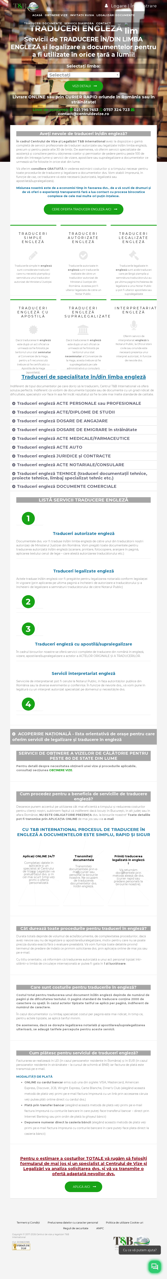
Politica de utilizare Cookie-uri (124, 1222)
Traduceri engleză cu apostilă (33, 312)
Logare (119, 5)
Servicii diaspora (79, 23)
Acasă (37, 15)
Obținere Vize (56, 15)
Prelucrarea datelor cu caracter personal (73, 1222)
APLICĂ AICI (82, 1187)
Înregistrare (143, 5)
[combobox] (83, 75)
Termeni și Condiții (28, 1222)
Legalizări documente (116, 15)
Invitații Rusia (82, 15)
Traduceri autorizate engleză (83, 238)
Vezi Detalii (82, 86)
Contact (103, 23)
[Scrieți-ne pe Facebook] (155, 1267)
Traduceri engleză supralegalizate (88, 312)
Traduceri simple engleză (33, 238)
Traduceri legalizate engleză (134, 238)
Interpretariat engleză (136, 310)
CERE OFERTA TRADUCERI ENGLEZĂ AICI (82, 209)
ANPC (100, 1228)
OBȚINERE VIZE (60, 770)
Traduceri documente (43, 23)
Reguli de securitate (75, 1228)
